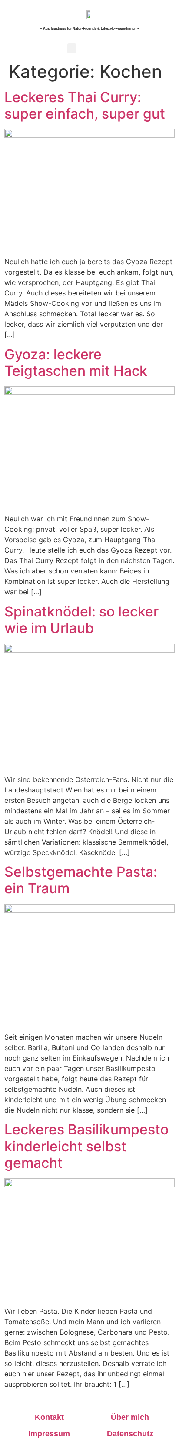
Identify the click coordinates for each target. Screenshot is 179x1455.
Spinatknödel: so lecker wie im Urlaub (81, 619)
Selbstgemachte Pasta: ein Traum (80, 880)
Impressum (49, 1433)
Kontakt (49, 1417)
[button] (71, 48)
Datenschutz (130, 1433)
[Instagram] (161, 48)
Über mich (130, 1417)
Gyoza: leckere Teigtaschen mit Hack (75, 362)
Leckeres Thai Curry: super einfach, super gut (84, 105)
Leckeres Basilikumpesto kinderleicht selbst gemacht (86, 1146)
